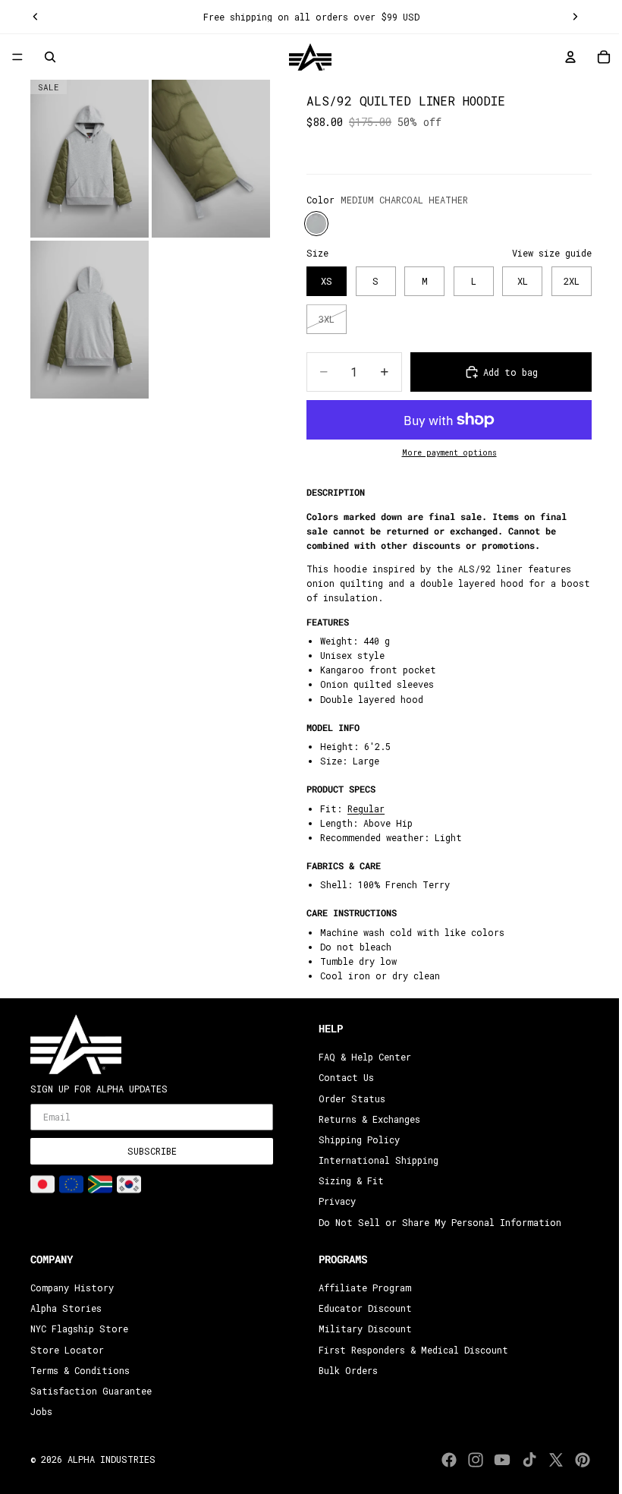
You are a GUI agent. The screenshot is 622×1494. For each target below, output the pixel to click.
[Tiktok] (522, 1460)
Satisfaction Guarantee (91, 1391)
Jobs (41, 1412)
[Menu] (17, 57)
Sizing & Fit (347, 1181)
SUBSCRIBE (152, 1152)
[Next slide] (567, 16)
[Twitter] (548, 1460)
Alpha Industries (112, 1459)
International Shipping (375, 1161)
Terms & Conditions (80, 1370)
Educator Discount (361, 1309)
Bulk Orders (344, 1370)
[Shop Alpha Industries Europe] (71, 1184)
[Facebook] (441, 1460)
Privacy (333, 1202)
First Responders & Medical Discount (409, 1350)
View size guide (544, 253)
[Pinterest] (575, 1460)
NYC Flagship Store (79, 1329)
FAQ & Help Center (361, 1057)
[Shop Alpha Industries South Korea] (129, 1184)
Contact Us (342, 1078)
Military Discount (361, 1329)
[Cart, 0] (596, 57)
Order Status (348, 1098)
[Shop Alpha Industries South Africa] (100, 1184)
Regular (358, 808)
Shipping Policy (355, 1139)
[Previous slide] (35, 16)
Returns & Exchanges (365, 1119)
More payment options (441, 453)
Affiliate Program (361, 1287)
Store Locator (67, 1350)
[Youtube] (494, 1460)
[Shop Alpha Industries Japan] (42, 1184)
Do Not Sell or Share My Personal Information (436, 1222)
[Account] (563, 57)
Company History (72, 1287)
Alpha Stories (66, 1309)
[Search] (50, 57)
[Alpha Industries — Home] (306, 57)
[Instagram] (468, 1460)
